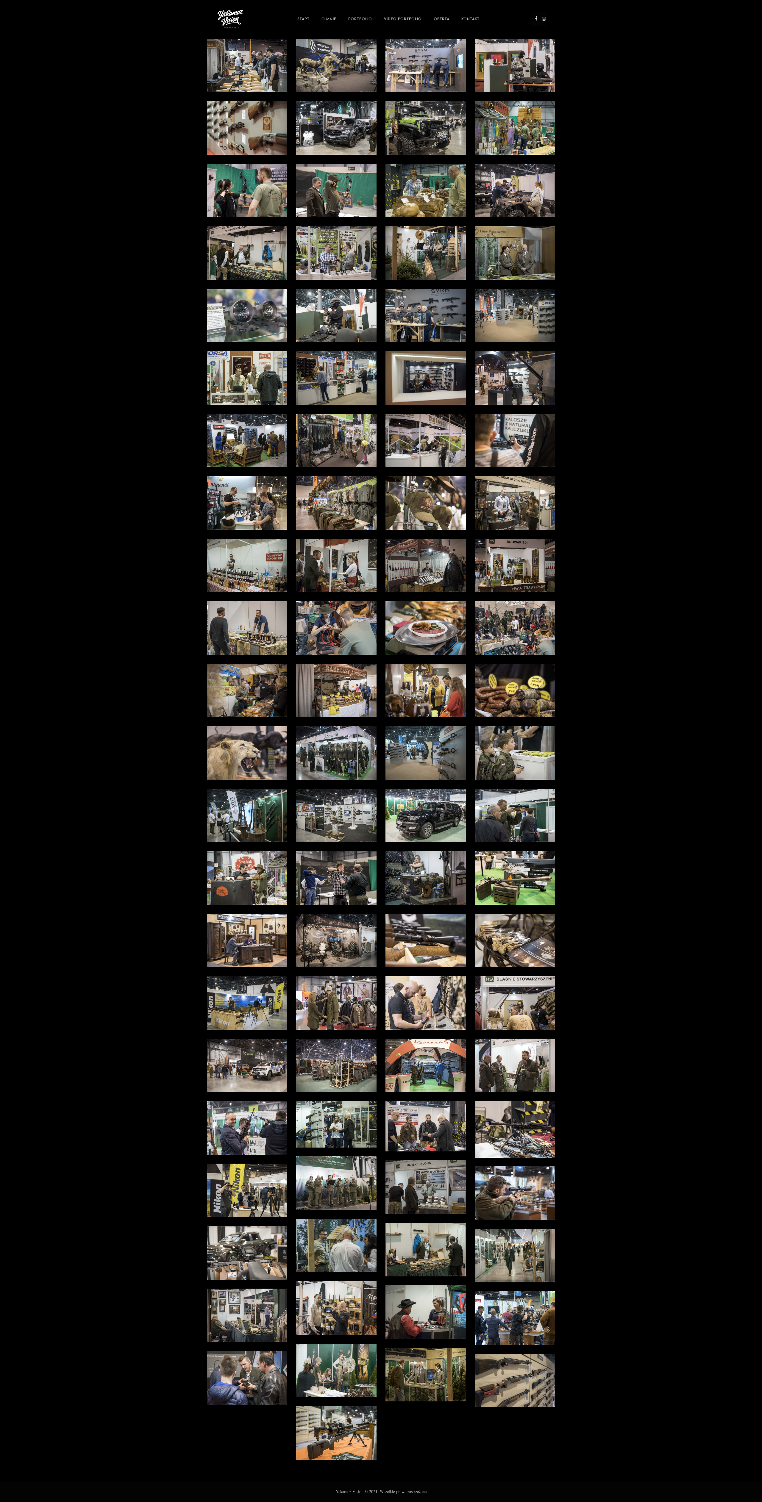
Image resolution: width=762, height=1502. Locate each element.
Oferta (441, 19)
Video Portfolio (402, 19)
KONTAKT (470, 19)
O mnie (328, 19)
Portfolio (360, 19)
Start (303, 19)
